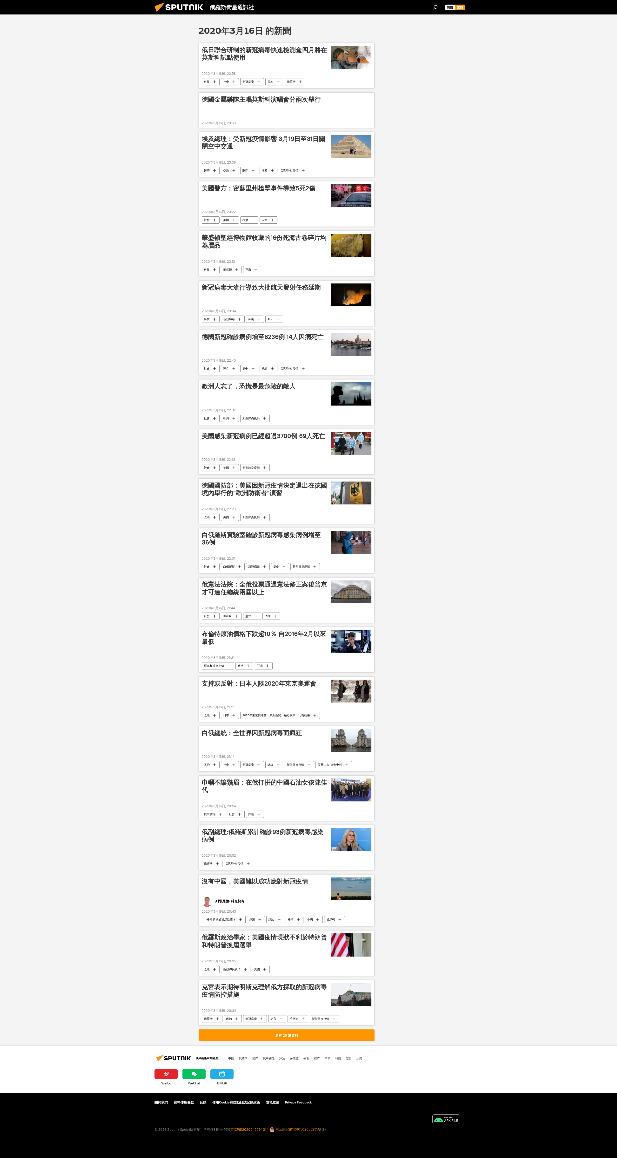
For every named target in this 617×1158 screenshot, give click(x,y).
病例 (245, 368)
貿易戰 (330, 919)
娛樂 (359, 1058)
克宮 (273, 1018)
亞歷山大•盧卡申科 (330, 764)
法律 (267, 616)
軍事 (327, 1058)
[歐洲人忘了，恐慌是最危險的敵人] (351, 393)
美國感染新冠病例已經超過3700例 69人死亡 (263, 436)
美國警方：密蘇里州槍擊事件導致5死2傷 (258, 188)
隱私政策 (272, 1102)
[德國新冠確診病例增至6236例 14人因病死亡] (351, 344)
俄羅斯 (291, 81)
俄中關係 (209, 814)
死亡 (226, 368)
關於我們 (161, 1102)
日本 (270, 81)
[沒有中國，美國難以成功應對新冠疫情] (351, 888)
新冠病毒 (248, 81)
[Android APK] (446, 1119)
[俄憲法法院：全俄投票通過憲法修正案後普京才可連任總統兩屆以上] (351, 591)
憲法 (248, 616)
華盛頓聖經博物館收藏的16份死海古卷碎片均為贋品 (264, 241)
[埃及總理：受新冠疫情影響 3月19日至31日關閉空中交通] (351, 146)
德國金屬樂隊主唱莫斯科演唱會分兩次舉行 (261, 99)
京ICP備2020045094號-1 (249, 1129)
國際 (255, 1058)
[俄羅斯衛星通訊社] (181, 13)
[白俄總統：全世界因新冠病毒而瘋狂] (351, 740)
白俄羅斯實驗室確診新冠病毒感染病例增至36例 (261, 538)
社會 (226, 81)
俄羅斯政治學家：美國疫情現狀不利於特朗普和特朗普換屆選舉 (264, 941)
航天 (270, 319)
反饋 (203, 1102)
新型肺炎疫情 (289, 170)
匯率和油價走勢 (214, 666)
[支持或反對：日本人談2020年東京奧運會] (351, 691)
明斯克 (294, 1018)
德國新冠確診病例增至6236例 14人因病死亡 (263, 337)
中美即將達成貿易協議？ (220, 919)
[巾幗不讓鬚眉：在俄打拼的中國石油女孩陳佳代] (351, 790)
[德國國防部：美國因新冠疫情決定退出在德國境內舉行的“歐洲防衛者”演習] (351, 493)
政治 (207, 517)
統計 (265, 368)
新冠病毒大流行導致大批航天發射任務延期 (261, 287)
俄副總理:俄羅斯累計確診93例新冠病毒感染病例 (262, 835)
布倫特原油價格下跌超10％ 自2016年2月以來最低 (264, 637)
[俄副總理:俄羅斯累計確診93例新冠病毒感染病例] (351, 839)
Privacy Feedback (298, 1102)
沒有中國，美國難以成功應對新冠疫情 (255, 881)
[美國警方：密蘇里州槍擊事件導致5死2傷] (351, 195)
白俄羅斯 (229, 566)
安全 (265, 220)
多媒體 (294, 1058)
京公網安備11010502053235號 (298, 1129)
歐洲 (226, 418)
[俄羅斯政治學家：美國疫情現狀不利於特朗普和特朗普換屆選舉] (351, 944)
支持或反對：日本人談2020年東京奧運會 (259, 683)
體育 (349, 1058)
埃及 (265, 170)
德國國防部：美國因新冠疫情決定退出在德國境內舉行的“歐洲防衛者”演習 (264, 489)
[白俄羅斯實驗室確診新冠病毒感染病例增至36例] (351, 542)
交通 (226, 170)
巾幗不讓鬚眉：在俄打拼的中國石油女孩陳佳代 (264, 786)
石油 (260, 666)
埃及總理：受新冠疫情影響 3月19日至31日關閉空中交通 (263, 142)
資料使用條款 (184, 1102)
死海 (248, 269)
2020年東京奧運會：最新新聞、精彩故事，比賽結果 (276, 715)
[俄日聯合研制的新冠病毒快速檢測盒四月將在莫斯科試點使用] (351, 57)
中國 (310, 919)
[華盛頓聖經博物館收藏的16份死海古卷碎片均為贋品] (351, 245)
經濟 (207, 170)
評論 (251, 814)
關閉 (245, 170)
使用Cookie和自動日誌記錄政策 (236, 1102)
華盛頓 (227, 269)
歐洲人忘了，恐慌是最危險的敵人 (249, 386)
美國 (226, 220)
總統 (270, 764)
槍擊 (245, 220)
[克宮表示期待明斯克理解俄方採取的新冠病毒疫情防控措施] (351, 994)
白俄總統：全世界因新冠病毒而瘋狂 (252, 733)
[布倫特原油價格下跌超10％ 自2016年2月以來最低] (351, 641)
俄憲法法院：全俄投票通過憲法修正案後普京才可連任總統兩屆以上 (264, 588)
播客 (306, 1058)
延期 (251, 319)
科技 (207, 81)
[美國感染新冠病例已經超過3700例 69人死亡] (351, 443)
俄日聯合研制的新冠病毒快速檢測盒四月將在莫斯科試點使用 (264, 53)
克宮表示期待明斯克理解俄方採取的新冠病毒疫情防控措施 (264, 990)
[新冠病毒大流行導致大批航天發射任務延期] (351, 295)
